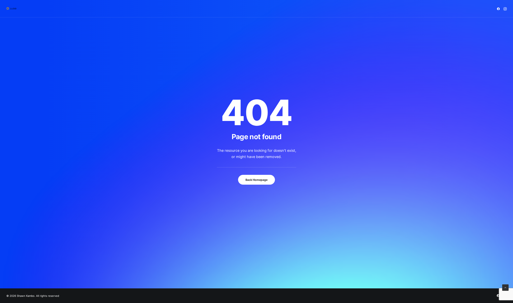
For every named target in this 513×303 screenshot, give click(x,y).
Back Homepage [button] (256, 179)
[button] (499, 8)
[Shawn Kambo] (11, 8)
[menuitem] (499, 8)
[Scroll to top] (505, 287)
